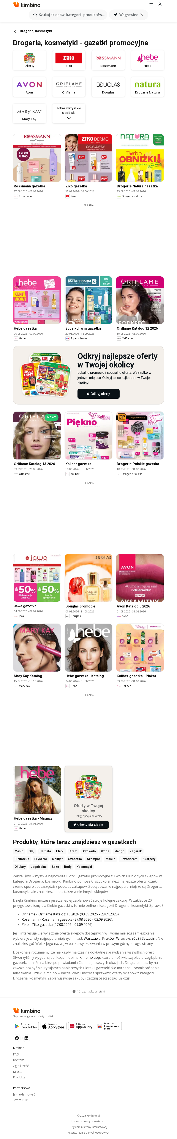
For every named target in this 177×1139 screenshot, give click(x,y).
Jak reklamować (24, 1094)
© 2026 (88, 1116)
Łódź (135, 938)
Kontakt (18, 1060)
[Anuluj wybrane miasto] (142, 15)
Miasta (17, 1072)
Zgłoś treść (21, 1066)
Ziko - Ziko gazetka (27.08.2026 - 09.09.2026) (57, 924)
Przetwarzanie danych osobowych (88, 1132)
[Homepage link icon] (74, 991)
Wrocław (123, 938)
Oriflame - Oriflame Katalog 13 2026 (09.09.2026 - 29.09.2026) (70, 914)
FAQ (16, 1054)
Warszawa (92, 938)
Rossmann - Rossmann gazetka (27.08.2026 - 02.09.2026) (67, 919)
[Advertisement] (91, 237)
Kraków (108, 938)
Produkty (19, 1077)
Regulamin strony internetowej (88, 1127)
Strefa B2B (20, 1100)
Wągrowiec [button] (128, 14)
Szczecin (148, 938)
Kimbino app (89, 957)
